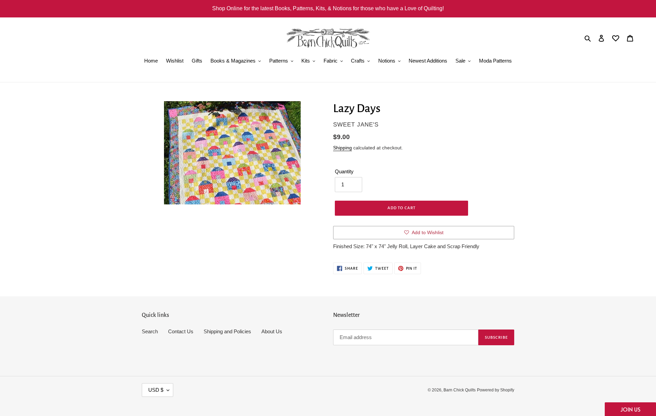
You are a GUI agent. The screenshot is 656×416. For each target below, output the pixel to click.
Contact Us (180, 331)
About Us (271, 331)
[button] (630, 409)
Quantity (344, 171)
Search (150, 331)
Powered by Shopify (495, 390)
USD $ (155, 390)
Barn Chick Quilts (459, 390)
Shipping (342, 147)
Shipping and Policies (227, 331)
